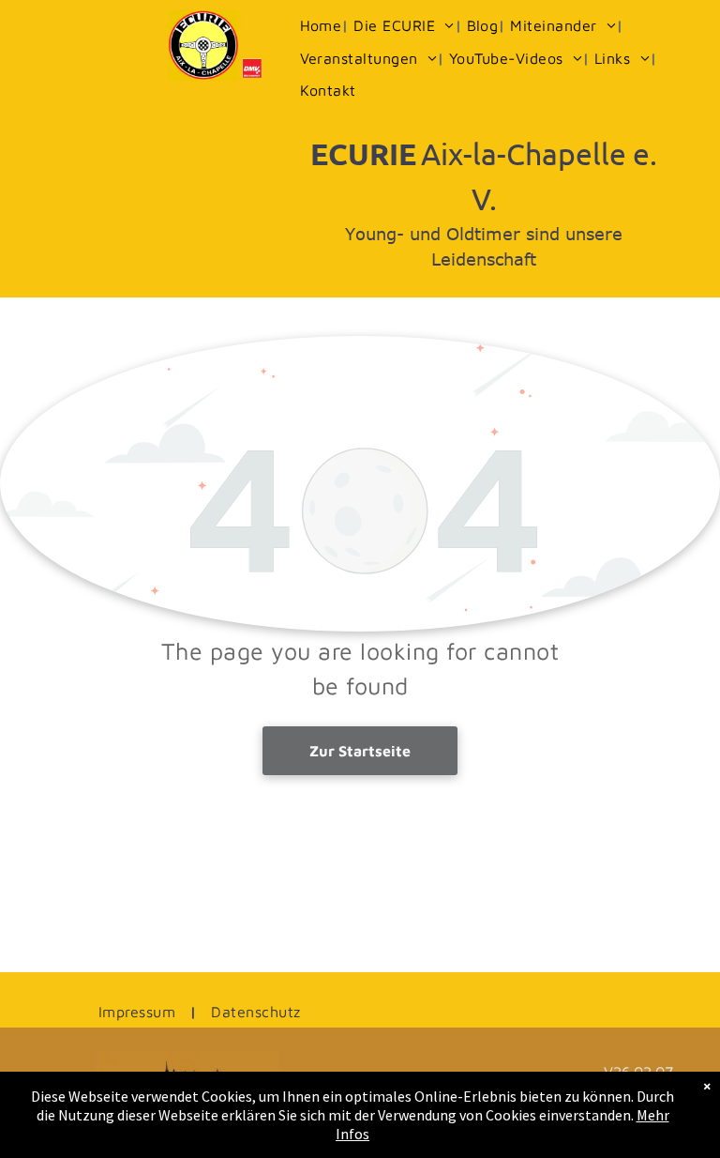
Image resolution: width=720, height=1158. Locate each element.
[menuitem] (322, 25)
